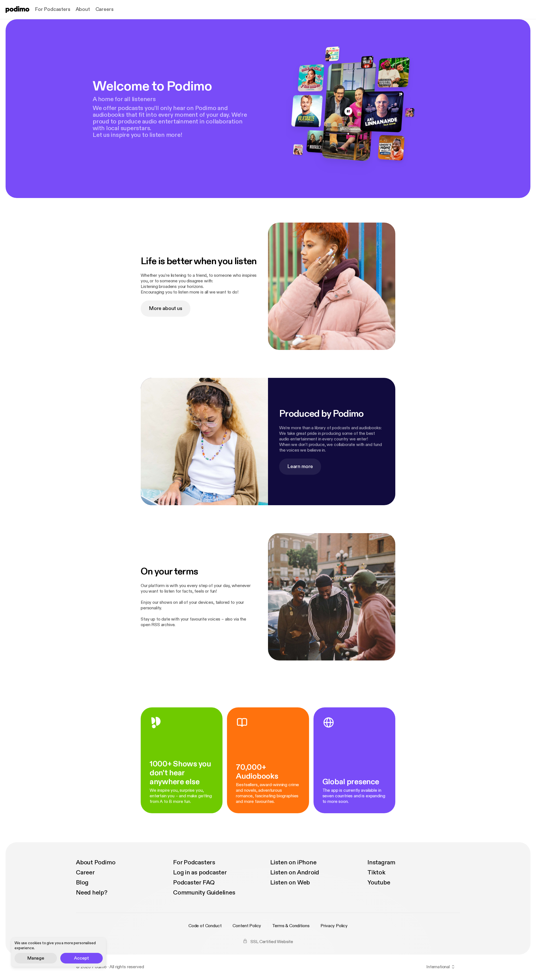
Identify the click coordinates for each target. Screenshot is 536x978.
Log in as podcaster (200, 872)
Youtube (378, 882)
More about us (165, 308)
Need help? (91, 892)
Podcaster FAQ (194, 882)
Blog (82, 882)
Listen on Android (294, 872)
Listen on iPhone (293, 862)
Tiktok (376, 872)
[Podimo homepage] (17, 9)
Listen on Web (290, 882)
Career (85, 872)
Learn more (300, 466)
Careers (104, 9)
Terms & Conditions (290, 926)
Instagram (381, 862)
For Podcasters (52, 9)
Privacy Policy (334, 926)
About (83, 9)
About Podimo (95, 862)
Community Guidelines (204, 892)
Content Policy (247, 926)
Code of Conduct (205, 926)
